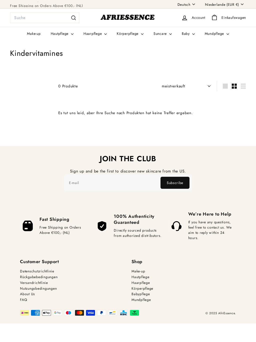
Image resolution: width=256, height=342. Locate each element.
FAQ (23, 300)
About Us (27, 294)
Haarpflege (93, 33)
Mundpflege (215, 33)
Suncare (161, 33)
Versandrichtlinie (34, 283)
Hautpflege (60, 33)
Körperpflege (128, 33)
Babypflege (141, 294)
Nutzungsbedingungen (38, 288)
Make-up (33, 33)
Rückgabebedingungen (39, 277)
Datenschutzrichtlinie (37, 271)
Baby (186, 33)
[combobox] (44, 17)
